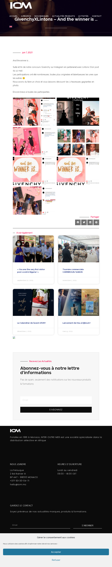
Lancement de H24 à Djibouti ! (77, 323)
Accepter (56, 552)
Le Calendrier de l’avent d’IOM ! (31, 323)
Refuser (56, 560)
